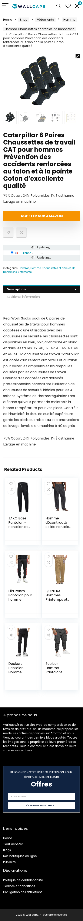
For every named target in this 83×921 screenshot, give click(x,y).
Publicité (9, 862)
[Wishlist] (68, 6)
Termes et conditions (19, 886)
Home (7, 19)
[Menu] (5, 6)
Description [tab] (16, 289)
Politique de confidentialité (23, 880)
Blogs (7, 850)
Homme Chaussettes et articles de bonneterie (39, 29)
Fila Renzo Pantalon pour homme (20, 595)
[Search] (58, 6)
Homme (69, 19)
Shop (23, 19)
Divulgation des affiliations (22, 892)
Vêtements (45, 19)
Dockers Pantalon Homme (15, 668)
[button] (78, 56)
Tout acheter (13, 844)
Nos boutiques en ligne (20, 856)
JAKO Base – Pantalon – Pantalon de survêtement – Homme (20, 527)
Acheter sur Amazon (41, 215)
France (26, 253)
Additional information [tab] (23, 297)
